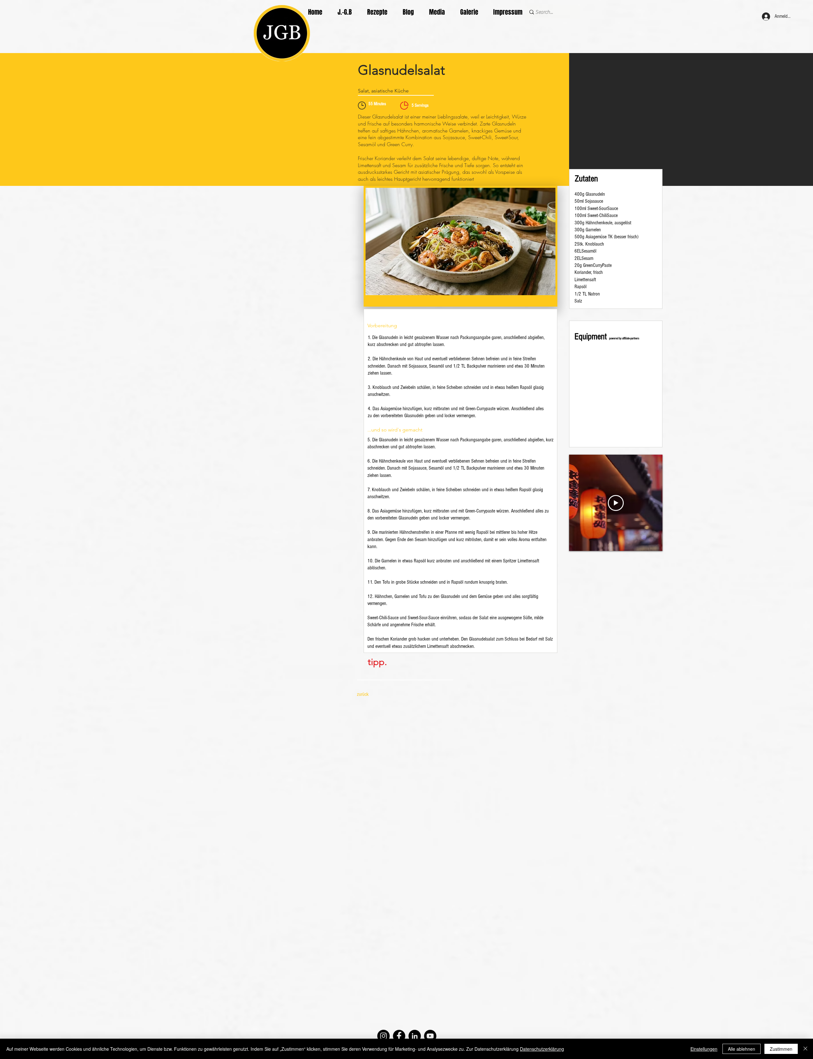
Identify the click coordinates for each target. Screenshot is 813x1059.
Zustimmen (781, 1049)
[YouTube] (430, 1036)
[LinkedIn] (414, 1036)
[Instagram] (383, 1036)
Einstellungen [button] (703, 1049)
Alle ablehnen (741, 1049)
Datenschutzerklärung (542, 1049)
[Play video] (616, 503)
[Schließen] (805, 1049)
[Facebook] (399, 1036)
